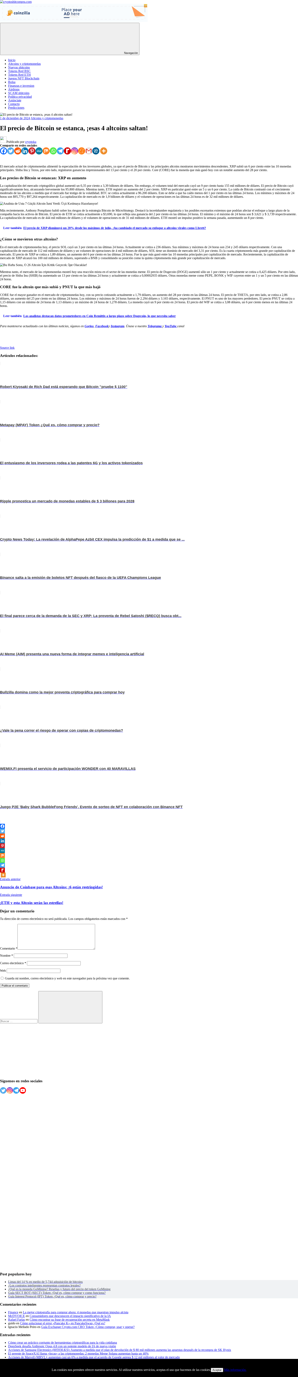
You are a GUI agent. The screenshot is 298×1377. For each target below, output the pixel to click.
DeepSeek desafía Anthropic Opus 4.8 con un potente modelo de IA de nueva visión (62, 1346)
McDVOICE (16, 1316)
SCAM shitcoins (18, 93)
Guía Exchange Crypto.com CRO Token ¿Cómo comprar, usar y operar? (88, 1327)
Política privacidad (20, 96)
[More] (103, 150)
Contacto (14, 104)
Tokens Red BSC (19, 71)
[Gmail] (88, 150)
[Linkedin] (24, 150)
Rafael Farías (16, 1319)
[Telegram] (60, 150)
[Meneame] (81, 150)
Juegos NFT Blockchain (23, 78)
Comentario (8, 948)
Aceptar (217, 1370)
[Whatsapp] (53, 150)
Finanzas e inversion (21, 85)
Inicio (11, 60)
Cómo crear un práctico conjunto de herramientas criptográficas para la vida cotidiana (62, 1342)
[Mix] (46, 150)
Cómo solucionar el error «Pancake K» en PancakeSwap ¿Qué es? (62, 1323)
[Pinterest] (31, 150)
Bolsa (11, 82)
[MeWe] (39, 150)
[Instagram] (74, 150)
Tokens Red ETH (19, 74)
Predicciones (16, 107)
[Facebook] (3, 150)
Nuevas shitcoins (19, 67)
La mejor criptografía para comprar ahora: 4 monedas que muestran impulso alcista (75, 1312)
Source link (7, 347)
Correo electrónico (13, 963)
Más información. (235, 1370)
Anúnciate (14, 100)
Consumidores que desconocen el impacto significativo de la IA (70, 1316)
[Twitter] (10, 150)
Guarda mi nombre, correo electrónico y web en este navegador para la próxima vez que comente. (67, 978)
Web (3, 970)
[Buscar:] (19, 1021)
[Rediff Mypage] (67, 150)
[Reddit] (17, 150)
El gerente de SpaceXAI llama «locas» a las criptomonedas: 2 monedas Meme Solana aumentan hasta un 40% (78, 1353)
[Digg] (95, 150)
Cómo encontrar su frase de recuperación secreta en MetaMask (70, 1319)
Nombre (6, 955)
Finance (13, 1312)
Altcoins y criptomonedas (24, 63)
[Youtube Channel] (22, 1090)
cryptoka (30, 141)
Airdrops (13, 89)
